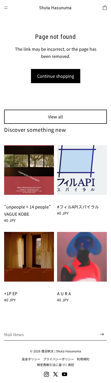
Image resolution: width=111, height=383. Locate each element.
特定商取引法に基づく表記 (55, 364)
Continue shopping (55, 76)
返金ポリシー (31, 359)
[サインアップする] (102, 334)
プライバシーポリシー (58, 359)
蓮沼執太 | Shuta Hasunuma (61, 351)
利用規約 (83, 359)
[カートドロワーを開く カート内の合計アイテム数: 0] (104, 7)
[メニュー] (6, 8)
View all (55, 117)
